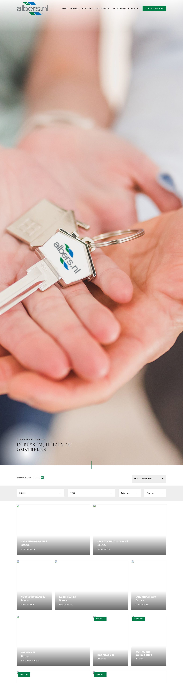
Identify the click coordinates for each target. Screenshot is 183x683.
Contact (133, 8)
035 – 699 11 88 (156, 8)
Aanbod (74, 8)
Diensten (86, 8)
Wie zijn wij (119, 8)
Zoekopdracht (103, 8)
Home (65, 8)
